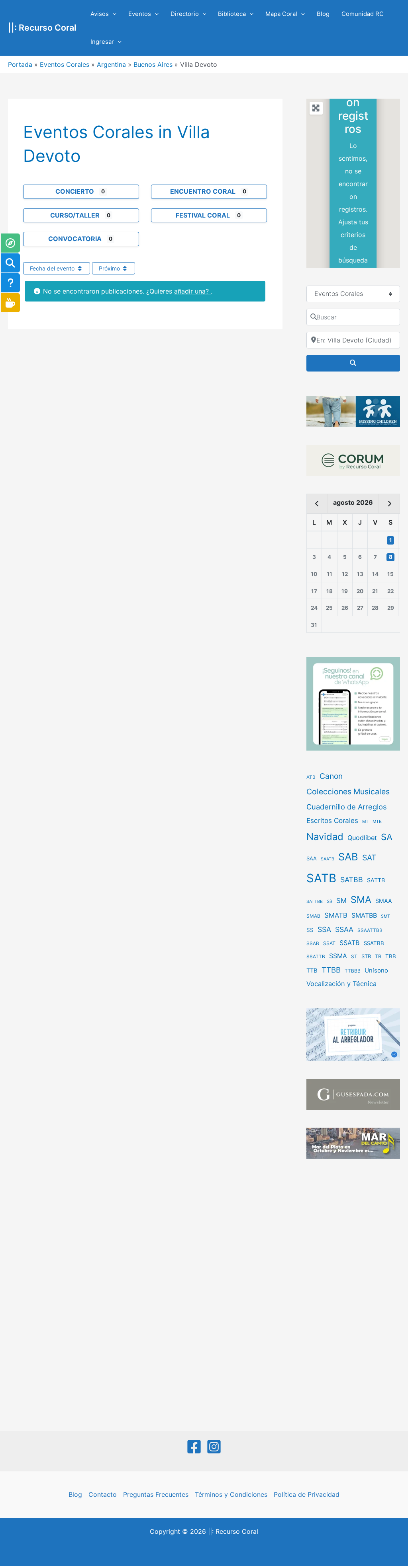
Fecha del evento (53, 268)
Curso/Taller (75, 215)
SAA (311, 858)
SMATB (335, 915)
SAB (348, 856)
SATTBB (314, 901)
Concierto (74, 191)
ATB (311, 777)
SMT (385, 916)
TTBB (331, 970)
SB (329, 901)
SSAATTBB (369, 930)
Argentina (111, 64)
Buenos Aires (153, 64)
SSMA (338, 956)
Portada (20, 64)
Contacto (102, 1494)
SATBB (351, 879)
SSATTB (315, 956)
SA (386, 836)
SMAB (313, 916)
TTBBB (353, 971)
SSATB (349, 943)
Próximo (110, 268)
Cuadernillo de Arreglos (346, 806)
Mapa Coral (281, 14)
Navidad (324, 836)
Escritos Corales (332, 820)
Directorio (185, 14)
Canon (331, 776)
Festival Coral (203, 215)
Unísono (376, 970)
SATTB (376, 880)
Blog (323, 14)
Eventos (139, 14)
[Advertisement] (353, 1296)
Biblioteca (232, 14)
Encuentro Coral (202, 191)
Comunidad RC (362, 14)
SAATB (327, 859)
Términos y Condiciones (231, 1494)
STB (366, 956)
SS (310, 930)
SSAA (344, 929)
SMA (361, 899)
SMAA (383, 900)
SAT (369, 857)
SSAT (329, 943)
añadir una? (192, 291)
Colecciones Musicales (348, 791)
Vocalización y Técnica (341, 984)
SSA (324, 929)
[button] (112, 14)
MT (365, 821)
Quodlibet (362, 838)
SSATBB (374, 943)
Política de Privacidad (306, 1494)
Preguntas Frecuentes (155, 1494)
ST (354, 956)
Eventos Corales (64, 64)
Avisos (99, 14)
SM (341, 901)
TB (378, 956)
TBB (390, 956)
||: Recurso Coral (42, 27)
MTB (377, 821)
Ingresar (102, 41)
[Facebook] (194, 1446)
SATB (321, 878)
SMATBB (364, 915)
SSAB (312, 943)
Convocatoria (75, 239)
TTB (312, 970)
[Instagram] (214, 1446)
